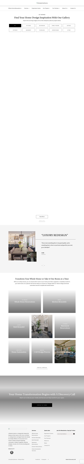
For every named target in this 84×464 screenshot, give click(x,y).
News (45, 443)
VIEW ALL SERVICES (42, 367)
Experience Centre (36, 8)
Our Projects (46, 8)
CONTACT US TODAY (42, 405)
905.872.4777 (11, 448)
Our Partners (55, 8)
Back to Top (42, 220)
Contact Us (73, 8)
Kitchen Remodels (36, 437)
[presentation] (42, 265)
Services (26, 8)
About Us (64, 8)
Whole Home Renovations (14, 8)
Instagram (44, 459)
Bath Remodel (35, 440)
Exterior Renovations (37, 446)
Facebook (37, 459)
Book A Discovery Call (71, 459)
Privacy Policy (21, 459)
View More (42, 216)
